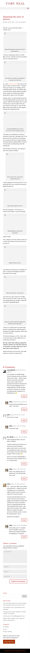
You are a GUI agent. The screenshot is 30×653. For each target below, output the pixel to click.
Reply (24, 396)
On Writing (6, 626)
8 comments (22, 22)
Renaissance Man (13, 84)
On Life (5, 629)
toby (6, 22)
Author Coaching (7, 631)
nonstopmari (11, 370)
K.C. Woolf (10, 437)
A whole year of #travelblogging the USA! (14, 616)
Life (17, 22)
